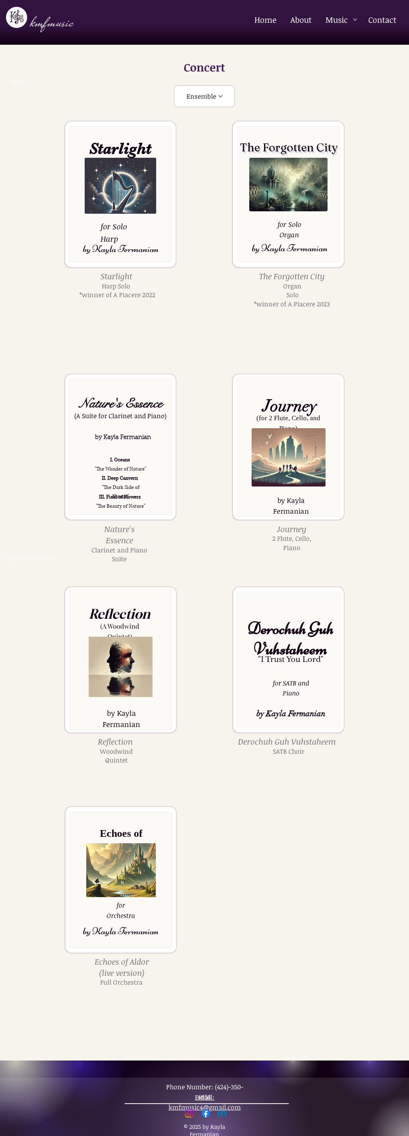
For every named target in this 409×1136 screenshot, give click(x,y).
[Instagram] (189, 1113)
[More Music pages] (355, 20)
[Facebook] (205, 1113)
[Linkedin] (222, 1113)
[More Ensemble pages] (220, 96)
